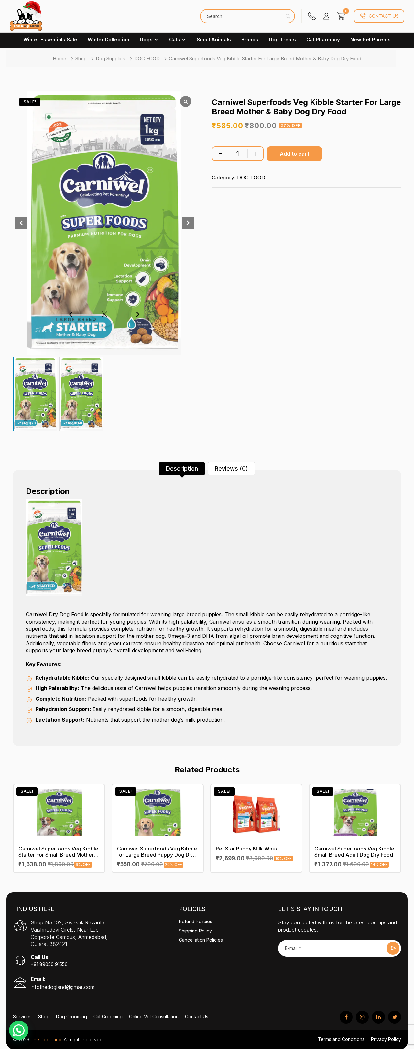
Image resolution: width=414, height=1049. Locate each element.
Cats (174, 39)
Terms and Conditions (341, 1039)
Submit (393, 948)
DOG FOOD (147, 59)
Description (182, 468)
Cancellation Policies (201, 939)
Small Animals (214, 39)
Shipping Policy (195, 930)
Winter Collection (108, 39)
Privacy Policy (386, 1039)
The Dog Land (46, 1039)
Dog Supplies (110, 59)
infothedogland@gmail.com (62, 987)
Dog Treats (282, 39)
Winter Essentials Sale (50, 39)
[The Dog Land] (26, 19)
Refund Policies (195, 921)
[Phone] (311, 16)
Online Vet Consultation (154, 1016)
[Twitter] (394, 1017)
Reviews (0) (231, 468)
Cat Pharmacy (323, 39)
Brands (249, 39)
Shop (81, 59)
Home (59, 59)
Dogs (146, 39)
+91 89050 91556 (49, 964)
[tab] (182, 468)
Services (22, 1016)
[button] (18, 1030)
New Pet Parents (370, 39)
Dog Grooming (71, 1016)
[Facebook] (346, 1017)
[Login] (326, 16)
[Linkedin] (378, 1017)
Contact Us (384, 16)
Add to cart (294, 153)
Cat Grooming (108, 1016)
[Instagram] (362, 1017)
